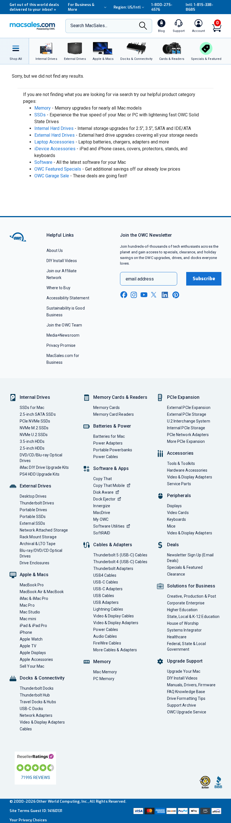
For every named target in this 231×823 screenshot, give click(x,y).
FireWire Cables (107, 643)
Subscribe (204, 279)
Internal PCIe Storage (186, 428)
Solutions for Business (191, 586)
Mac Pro (27, 605)
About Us (54, 250)
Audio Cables (105, 636)
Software (43, 162)
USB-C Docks (31, 708)
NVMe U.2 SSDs (34, 434)
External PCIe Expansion (188, 407)
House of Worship (183, 623)
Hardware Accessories (187, 470)
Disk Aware (103, 492)
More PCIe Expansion (186, 441)
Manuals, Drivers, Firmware (191, 685)
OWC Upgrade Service (186, 712)
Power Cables (105, 456)
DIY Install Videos (61, 260)
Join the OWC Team (64, 325)
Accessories (180, 453)
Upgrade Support (185, 661)
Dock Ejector (104, 499)
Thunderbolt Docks (37, 688)
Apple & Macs (34, 574)
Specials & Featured (185, 567)
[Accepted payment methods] (176, 811)
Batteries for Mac (109, 436)
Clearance (176, 574)
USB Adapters (106, 602)
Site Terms (19, 810)
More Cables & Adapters (115, 650)
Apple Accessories (36, 659)
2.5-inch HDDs (32, 448)
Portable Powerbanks (112, 450)
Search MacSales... (88, 25)
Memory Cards (106, 407)
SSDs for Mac (32, 407)
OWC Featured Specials (57, 169)
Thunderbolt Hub (35, 695)
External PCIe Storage (186, 414)
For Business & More (81, 7)
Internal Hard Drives (54, 128)
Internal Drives (35, 397)
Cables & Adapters (112, 544)
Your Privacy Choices (28, 820)
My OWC (100, 519)
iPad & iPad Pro (33, 625)
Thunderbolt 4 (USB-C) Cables (120, 561)
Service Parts (179, 484)
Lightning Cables (108, 609)
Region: (127, 7)
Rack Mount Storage (38, 537)
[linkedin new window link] (165, 295)
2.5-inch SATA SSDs (38, 414)
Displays (174, 506)
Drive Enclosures (34, 563)
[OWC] (32, 26)
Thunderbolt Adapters (113, 568)
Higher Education (182, 610)
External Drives (35, 486)
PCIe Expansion (183, 397)
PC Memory (103, 678)
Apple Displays (33, 652)
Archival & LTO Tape (37, 543)
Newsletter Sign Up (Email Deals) (190, 558)
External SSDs (32, 523)
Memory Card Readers (113, 414)
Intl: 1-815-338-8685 (199, 7)
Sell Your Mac (32, 666)
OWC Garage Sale (51, 175)
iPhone (26, 632)
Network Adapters (36, 715)
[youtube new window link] (144, 294)
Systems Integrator (184, 630)
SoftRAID (101, 533)
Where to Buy (58, 288)
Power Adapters (108, 443)
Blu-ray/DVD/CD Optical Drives (41, 553)
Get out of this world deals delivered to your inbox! (34, 7)
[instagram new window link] (134, 295)
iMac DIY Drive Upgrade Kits (44, 467)
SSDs (40, 114)
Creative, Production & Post (191, 596)
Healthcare (177, 637)
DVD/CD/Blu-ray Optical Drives (41, 458)
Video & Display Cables (113, 616)
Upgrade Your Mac (183, 671)
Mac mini (28, 619)
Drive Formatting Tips (186, 698)
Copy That (102, 478)
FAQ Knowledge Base (186, 691)
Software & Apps (111, 468)
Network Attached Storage (44, 530)
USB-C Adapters (108, 589)
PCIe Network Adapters (188, 434)
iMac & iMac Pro (34, 598)
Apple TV (28, 646)
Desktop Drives (33, 496)
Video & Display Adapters (42, 722)
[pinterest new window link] (175, 294)
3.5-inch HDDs (32, 441)
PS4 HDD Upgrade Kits (39, 474)
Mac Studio (30, 612)
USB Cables (103, 595)
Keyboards (176, 519)
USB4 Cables (104, 575)
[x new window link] (154, 294)
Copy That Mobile (109, 485)
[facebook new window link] (123, 295)
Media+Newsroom (62, 335)
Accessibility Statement (67, 298)
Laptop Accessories (54, 142)
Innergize (101, 506)
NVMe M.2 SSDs (34, 428)
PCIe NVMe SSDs (35, 421)
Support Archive (181, 705)
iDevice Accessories (54, 148)
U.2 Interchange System (188, 421)
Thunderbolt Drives (37, 503)
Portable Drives (33, 510)
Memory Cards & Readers (120, 397)
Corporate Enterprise (186, 603)
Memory (42, 108)
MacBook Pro (32, 585)
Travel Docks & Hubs (38, 702)
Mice (171, 526)
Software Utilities (109, 526)
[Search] (143, 26)
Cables (26, 729)
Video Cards (178, 512)
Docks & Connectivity (42, 678)
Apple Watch (31, 639)
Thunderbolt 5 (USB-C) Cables (120, 555)
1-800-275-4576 (161, 7)
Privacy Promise (60, 345)
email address (140, 279)
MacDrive (101, 512)
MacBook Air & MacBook (42, 591)
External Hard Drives (54, 135)
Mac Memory (105, 672)
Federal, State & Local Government (186, 646)
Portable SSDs (33, 516)
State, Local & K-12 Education (193, 616)
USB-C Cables (105, 582)
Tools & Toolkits (181, 463)
